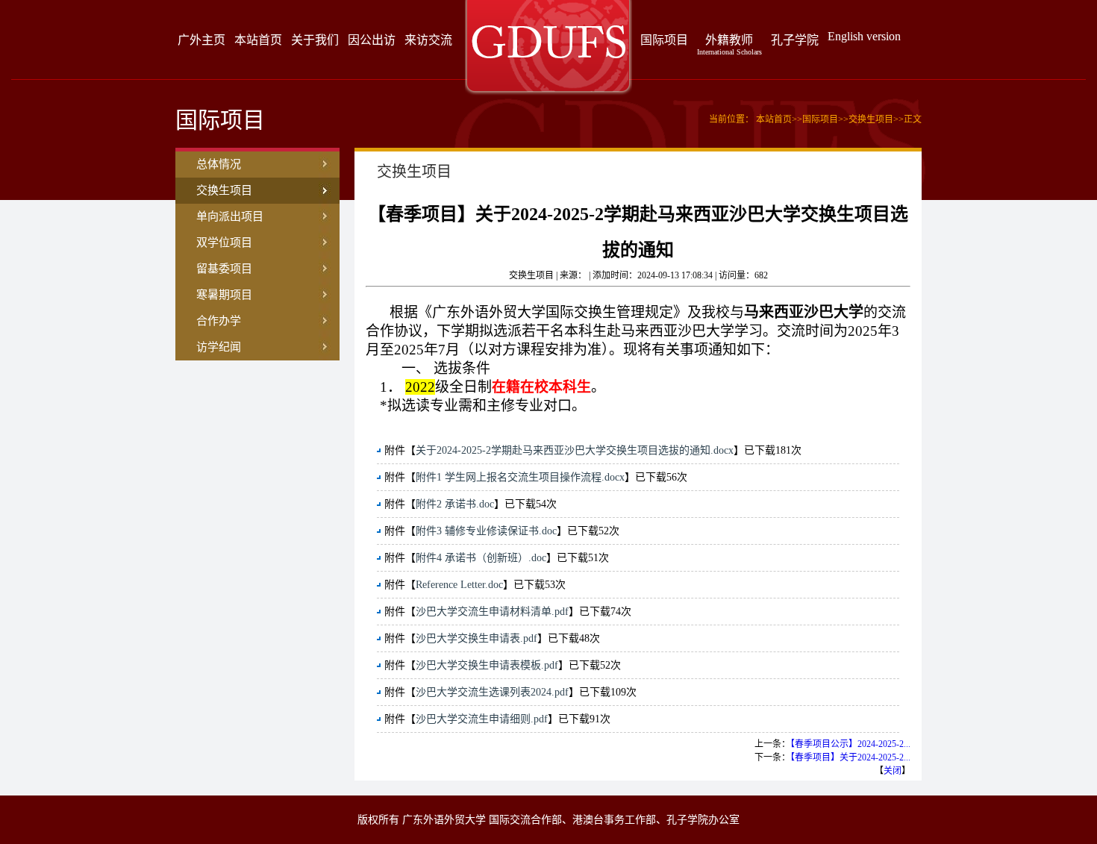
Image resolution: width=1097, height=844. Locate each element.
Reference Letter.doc (459, 584)
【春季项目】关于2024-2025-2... (850, 757)
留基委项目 (224, 269)
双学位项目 (224, 242)
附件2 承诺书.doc (455, 504)
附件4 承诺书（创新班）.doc (481, 557)
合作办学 (218, 321)
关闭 (892, 771)
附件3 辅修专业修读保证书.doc (486, 531)
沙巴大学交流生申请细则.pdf (482, 719)
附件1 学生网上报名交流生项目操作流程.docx (520, 477)
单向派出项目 (229, 216)
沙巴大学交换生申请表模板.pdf (487, 665)
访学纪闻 (218, 347)
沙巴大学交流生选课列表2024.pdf (492, 692)
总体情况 (218, 164)
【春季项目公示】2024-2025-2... (850, 744)
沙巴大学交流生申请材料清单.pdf (492, 611)
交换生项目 (224, 190)
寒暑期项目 (224, 295)
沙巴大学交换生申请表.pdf (476, 638)
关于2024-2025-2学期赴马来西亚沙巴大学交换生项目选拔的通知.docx (575, 450)
